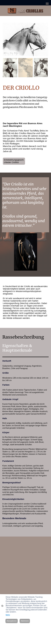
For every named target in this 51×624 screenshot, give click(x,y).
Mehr (8, 615)
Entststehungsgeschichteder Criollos (14, 161)
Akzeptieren (12, 621)
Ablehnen (25, 621)
